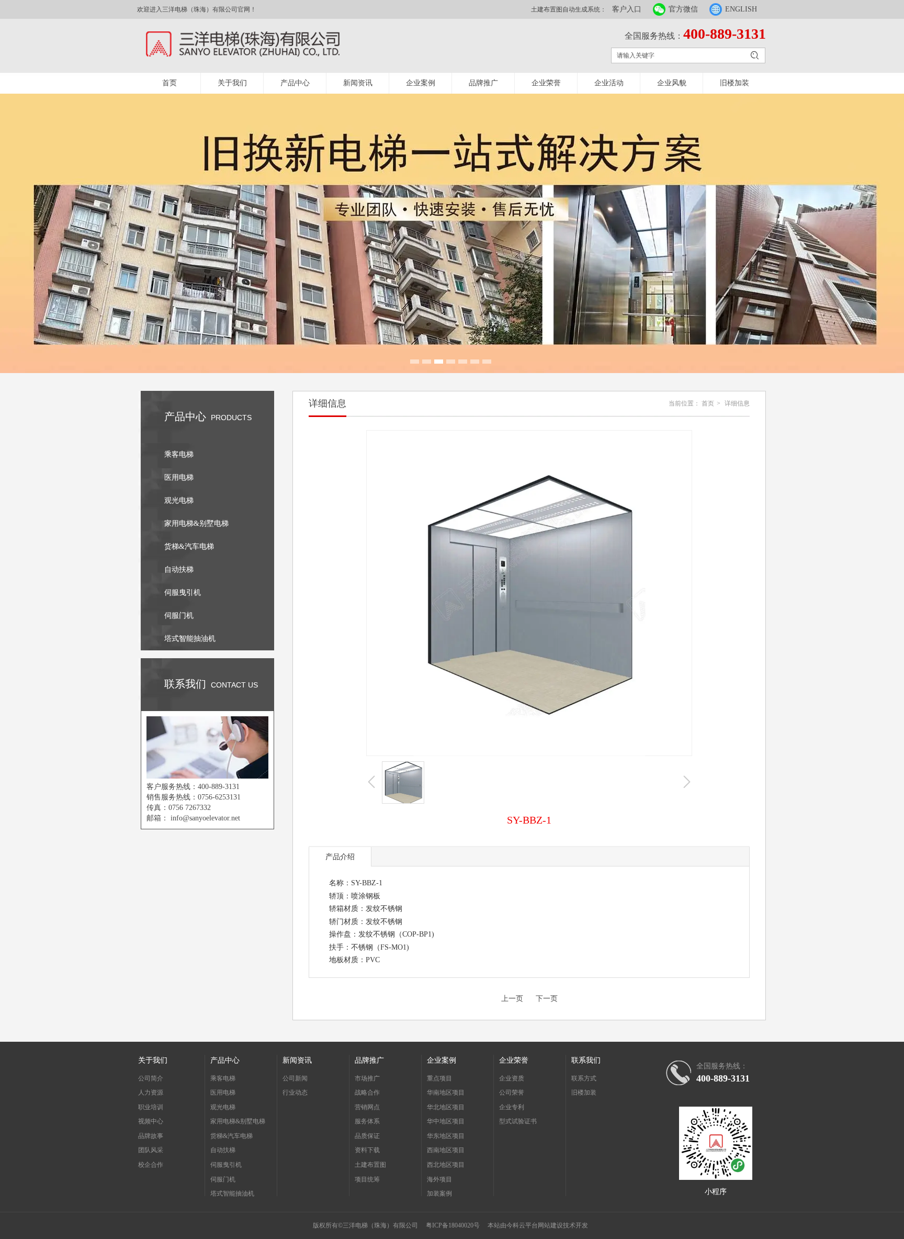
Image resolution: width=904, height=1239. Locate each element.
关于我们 (232, 83)
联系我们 (586, 1060)
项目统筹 (367, 1179)
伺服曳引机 (226, 1164)
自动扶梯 (222, 1150)
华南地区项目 (446, 1092)
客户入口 (626, 9)
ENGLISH (741, 9)
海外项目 (439, 1179)
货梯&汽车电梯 (231, 1136)
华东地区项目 (446, 1136)
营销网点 (367, 1107)
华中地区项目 (446, 1121)
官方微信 (683, 9)
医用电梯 (222, 1092)
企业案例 (420, 83)
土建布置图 (370, 1164)
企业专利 (511, 1107)
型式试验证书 (518, 1121)
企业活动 (609, 83)
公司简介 (150, 1078)
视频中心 (150, 1121)
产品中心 (295, 83)
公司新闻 (295, 1078)
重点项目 (439, 1078)
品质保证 (367, 1136)
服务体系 (367, 1121)
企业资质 (511, 1078)
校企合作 (150, 1164)
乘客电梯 (222, 1078)
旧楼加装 (734, 83)
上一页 (512, 999)
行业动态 (295, 1092)
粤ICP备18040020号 (453, 1225)
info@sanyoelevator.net (205, 818)
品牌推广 (483, 83)
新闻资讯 (357, 83)
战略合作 (367, 1092)
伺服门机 (222, 1179)
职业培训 (150, 1107)
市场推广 (367, 1078)
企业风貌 (671, 83)
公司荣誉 (511, 1092)
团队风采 (150, 1150)
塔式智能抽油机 (232, 1193)
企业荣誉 (546, 83)
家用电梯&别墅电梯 (237, 1121)
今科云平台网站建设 (534, 1225)
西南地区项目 (446, 1150)
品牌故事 (150, 1136)
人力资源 (150, 1092)
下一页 (547, 999)
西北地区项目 (446, 1164)
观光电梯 (222, 1107)
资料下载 (367, 1150)
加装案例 (439, 1193)
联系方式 (583, 1078)
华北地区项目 (446, 1107)
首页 (169, 83)
